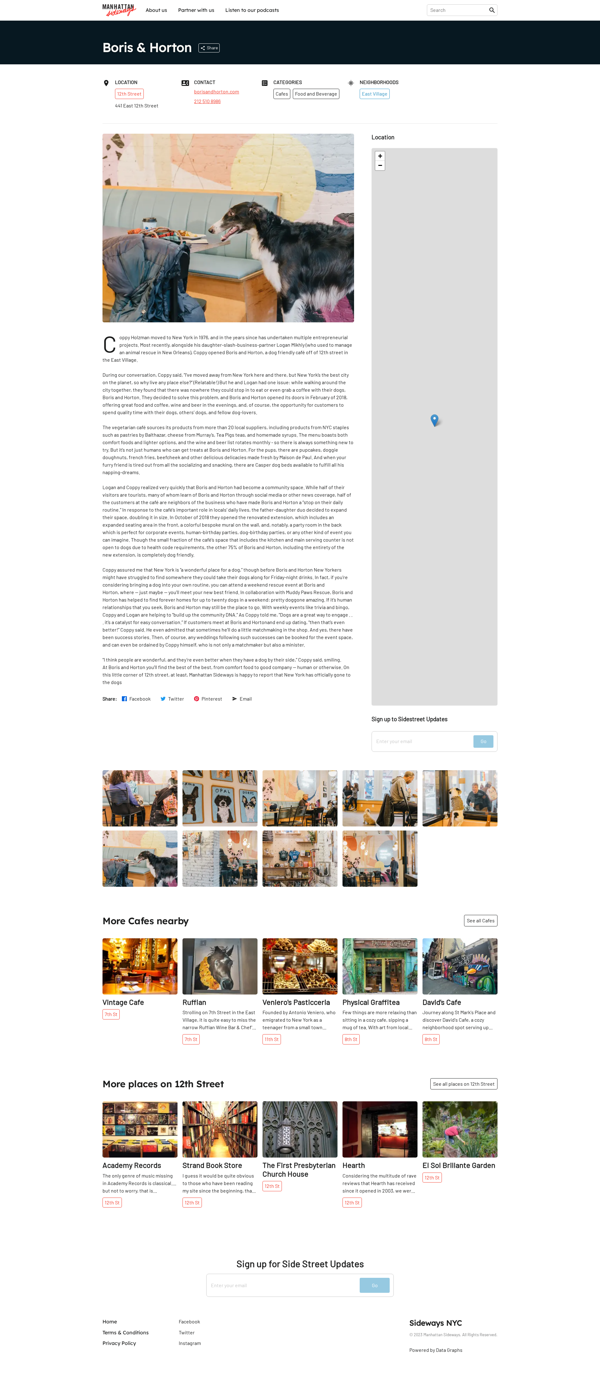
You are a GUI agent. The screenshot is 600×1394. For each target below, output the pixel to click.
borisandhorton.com (216, 91)
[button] (434, 420)
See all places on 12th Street (464, 1084)
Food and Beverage (316, 94)
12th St (112, 1202)
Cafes (282, 94)
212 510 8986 (207, 101)
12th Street (129, 94)
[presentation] (459, 10)
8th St (351, 1039)
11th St (272, 1039)
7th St (111, 1014)
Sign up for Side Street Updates (300, 1263)
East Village (375, 94)
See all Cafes (481, 920)
